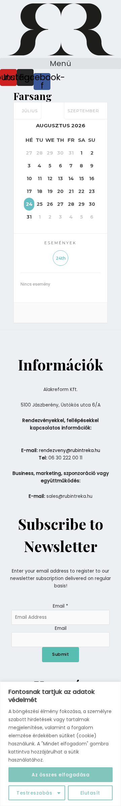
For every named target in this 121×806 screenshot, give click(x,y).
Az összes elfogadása (60, 774)
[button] (60, 63)
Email (60, 606)
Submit (60, 654)
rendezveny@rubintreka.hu (69, 450)
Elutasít (90, 792)
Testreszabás (34, 792)
